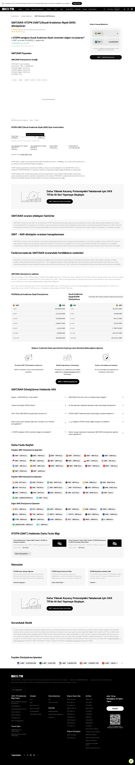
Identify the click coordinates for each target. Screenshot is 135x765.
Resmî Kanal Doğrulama (55, 714)
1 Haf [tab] (26, 80)
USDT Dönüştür (71, 735)
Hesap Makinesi (26, 16)
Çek (61, 9)
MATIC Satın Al (71, 708)
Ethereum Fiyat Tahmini (93, 731)
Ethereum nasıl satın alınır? (92, 744)
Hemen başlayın (19, 582)
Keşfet (20, 9)
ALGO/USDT (89, 720)
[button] (104, 9)
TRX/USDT (89, 714)
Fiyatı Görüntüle (57, 582)
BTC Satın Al (71, 702)
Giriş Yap (110, 9)
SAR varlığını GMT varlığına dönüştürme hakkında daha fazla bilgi (106, 296)
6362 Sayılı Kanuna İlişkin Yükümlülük (18, 734)
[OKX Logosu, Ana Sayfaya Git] (8, 9)
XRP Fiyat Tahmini (91, 734)
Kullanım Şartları (113, 638)
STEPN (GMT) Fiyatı (26, 154)
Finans (49, 9)
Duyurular (51, 717)
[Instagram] (31, 755)
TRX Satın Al (71, 717)
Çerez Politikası (15, 715)
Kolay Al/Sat (69, 9)
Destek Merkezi (53, 711)
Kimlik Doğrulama (69, 372)
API (49, 699)
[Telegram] (27, 755)
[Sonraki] (122, 663)
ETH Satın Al (71, 705)
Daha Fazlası (92, 9)
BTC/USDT (89, 702)
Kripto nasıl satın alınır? (93, 737)
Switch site (76, 3)
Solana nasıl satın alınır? (93, 748)
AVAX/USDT (89, 723)
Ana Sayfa (14, 16)
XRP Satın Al (70, 714)
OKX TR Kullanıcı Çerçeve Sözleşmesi (19, 702)
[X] (24, 755)
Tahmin (92, 582)
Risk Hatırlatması (19, 641)
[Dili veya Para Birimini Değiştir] (132, 9)
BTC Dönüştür (71, 738)
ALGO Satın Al (71, 720)
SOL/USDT (89, 711)
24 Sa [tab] (20, 80)
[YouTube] (34, 755)
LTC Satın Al (70, 726)
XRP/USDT (89, 717)
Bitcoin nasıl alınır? (91, 740)
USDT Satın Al (71, 699)
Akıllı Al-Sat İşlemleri (37, 9)
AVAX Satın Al (71, 723)
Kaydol (117, 9)
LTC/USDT (89, 726)
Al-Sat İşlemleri (34, 711)
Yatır (55, 9)
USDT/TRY (89, 699)
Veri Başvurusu (15, 718)
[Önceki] (13, 663)
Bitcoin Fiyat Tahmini (92, 729)
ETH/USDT (89, 705)
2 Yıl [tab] (45, 80)
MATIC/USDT (90, 708)
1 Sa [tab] (14, 80)
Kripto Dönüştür (35, 708)
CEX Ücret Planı (53, 702)
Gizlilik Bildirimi (15, 706)
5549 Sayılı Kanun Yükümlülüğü (16, 730)
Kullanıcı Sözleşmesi (74, 641)
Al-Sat (27, 9)
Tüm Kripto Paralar (35, 714)
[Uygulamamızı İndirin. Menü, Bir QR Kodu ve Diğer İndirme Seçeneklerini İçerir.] (124, 9)
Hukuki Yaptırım (16, 712)
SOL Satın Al (71, 711)
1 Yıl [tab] (39, 80)
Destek (85, 9)
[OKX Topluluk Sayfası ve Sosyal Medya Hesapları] (37, 755)
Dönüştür (78, 9)
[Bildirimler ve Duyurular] (128, 9)
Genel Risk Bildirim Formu (18, 709)
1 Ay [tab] (33, 80)
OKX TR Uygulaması (17, 720)
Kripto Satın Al (34, 705)
